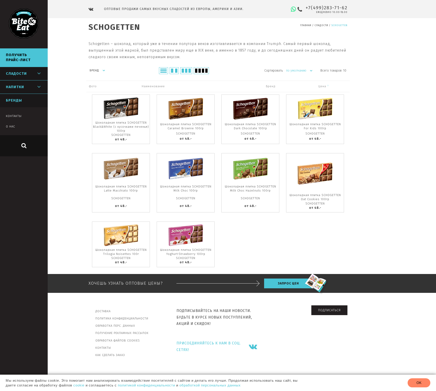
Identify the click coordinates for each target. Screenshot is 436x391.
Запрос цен (288, 283)
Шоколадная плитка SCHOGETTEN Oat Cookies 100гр (315, 197)
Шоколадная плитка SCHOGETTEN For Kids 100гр (315, 126)
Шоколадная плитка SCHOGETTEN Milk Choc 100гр (185, 188)
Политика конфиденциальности (121, 318)
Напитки (15, 87)
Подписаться (329, 310)
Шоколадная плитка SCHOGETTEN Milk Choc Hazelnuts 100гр (250, 188)
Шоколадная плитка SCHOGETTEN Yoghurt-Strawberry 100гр (185, 252)
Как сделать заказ (110, 355)
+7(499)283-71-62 (326, 7)
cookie (78, 385)
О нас (10, 126)
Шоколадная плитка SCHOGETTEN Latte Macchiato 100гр (121, 188)
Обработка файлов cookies (117, 340)
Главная (305, 25)
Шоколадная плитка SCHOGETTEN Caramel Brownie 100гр (185, 126)
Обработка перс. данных (115, 325)
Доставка (103, 311)
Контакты (103, 347)
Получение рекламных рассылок (122, 333)
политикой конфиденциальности (146, 385)
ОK (418, 383)
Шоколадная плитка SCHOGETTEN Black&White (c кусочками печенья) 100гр (121, 126)
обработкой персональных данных (210, 385)
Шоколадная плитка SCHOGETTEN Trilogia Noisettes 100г (121, 252)
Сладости (321, 25)
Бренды (14, 100)
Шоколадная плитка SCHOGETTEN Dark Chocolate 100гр (250, 126)
